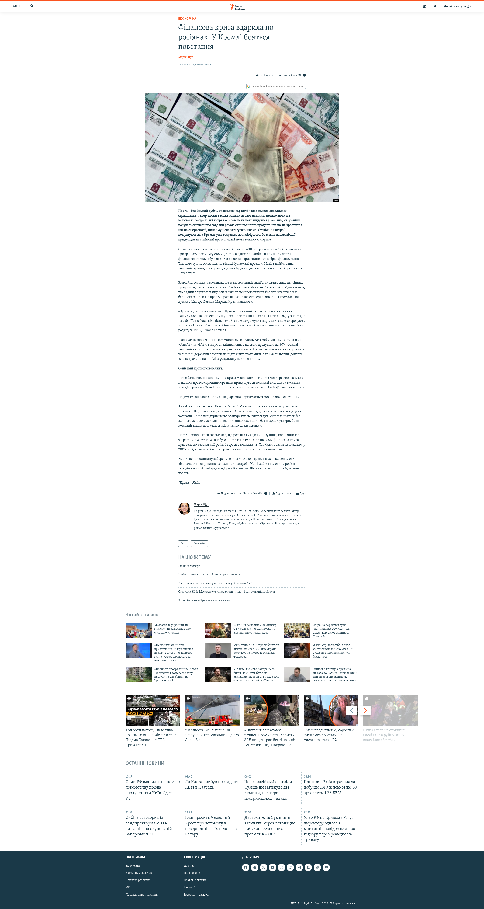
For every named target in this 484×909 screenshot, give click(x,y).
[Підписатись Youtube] (272, 867)
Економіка (187, 19)
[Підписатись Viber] (290, 867)
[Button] (264, 75)
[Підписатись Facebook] (245, 867)
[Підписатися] (326, 867)
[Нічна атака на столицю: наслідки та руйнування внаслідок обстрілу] (390, 710)
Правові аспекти (195, 880)
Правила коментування (142, 894)
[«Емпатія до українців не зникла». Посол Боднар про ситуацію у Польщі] (139, 630)
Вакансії (189, 887)
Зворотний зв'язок (196, 894)
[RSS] (308, 867)
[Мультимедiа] (436, 6)
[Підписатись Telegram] (299, 867)
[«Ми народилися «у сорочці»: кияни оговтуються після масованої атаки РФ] (331, 710)
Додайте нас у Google (457, 6)
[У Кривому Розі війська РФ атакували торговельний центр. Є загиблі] (212, 710)
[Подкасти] (424, 6)
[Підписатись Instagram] (281, 867)
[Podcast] (317, 867)
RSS (128, 887)
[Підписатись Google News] (254, 867)
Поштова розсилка (138, 880)
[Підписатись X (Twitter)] (263, 867)
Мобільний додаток (139, 873)
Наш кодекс (192, 873)
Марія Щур (185, 57)
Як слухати (133, 865)
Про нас (189, 865)
